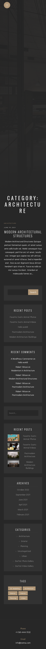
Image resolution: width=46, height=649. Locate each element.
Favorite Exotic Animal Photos (23, 317)
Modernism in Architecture (23, 370)
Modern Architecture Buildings (23, 336)
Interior (24, 541)
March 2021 (23, 509)
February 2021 (23, 514)
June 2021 (23, 499)
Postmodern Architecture (23, 331)
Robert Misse (22, 367)
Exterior (12, 593)
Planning (24, 546)
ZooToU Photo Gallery (24, 561)
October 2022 (23, 489)
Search (33, 292)
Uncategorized (24, 551)
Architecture (10, 223)
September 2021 (23, 494)
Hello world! (23, 327)
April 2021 (23, 504)
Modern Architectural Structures (23, 234)
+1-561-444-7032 (23, 632)
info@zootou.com (23, 642)
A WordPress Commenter (22, 358)
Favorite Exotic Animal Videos (23, 322)
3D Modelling (15, 588)
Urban (24, 556)
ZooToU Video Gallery (24, 566)
